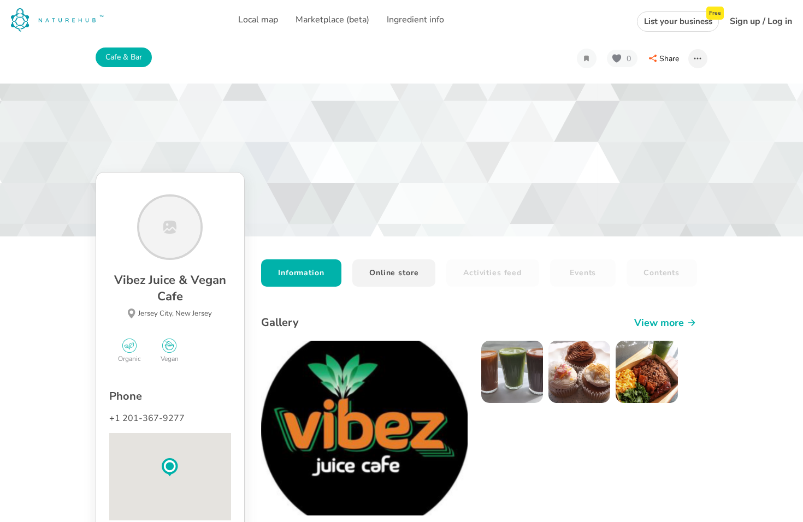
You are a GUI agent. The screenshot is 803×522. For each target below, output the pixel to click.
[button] (170, 467)
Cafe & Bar (123, 57)
